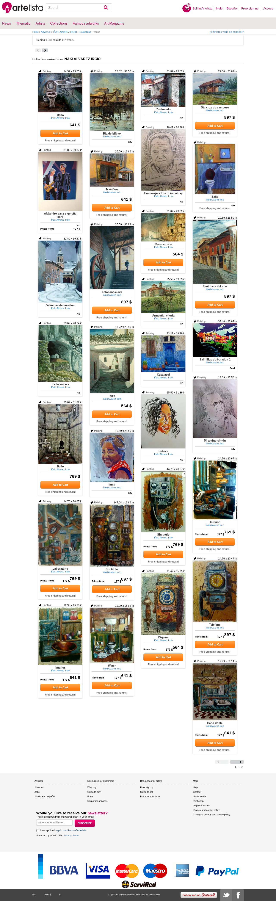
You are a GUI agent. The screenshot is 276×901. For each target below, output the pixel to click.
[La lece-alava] (60, 353)
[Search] (105, 7)
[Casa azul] (163, 353)
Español (231, 8)
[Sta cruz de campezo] (215, 89)
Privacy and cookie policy (206, 810)
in (60, 894)
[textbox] (79, 7)
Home (35, 32)
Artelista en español (44, 796)
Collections (85, 32)
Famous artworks (86, 23)
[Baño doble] (215, 691)
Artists (40, 23)
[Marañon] (112, 170)
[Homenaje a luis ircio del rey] (163, 160)
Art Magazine (114, 23)
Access (268, 8)
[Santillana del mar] (215, 252)
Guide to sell (146, 792)
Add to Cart (60, 133)
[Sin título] (163, 501)
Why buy (92, 787)
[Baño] (60, 92)
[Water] (112, 635)
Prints (90, 796)
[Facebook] (238, 895)
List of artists (199, 796)
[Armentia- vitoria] (163, 297)
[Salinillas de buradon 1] (215, 340)
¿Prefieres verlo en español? (227, 31)
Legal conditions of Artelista (70, 830)
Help (219, 8)
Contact (197, 792)
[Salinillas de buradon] (60, 271)
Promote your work (150, 796)
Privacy (67, 835)
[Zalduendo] (163, 90)
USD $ (47, 894)
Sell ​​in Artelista (202, 8)
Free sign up (250, 8)
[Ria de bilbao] (112, 102)
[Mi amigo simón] (215, 408)
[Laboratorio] (60, 534)
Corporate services (97, 801)
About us (39, 787)
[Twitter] (226, 895)
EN (34, 894)
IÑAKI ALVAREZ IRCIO (65, 32)
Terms (76, 835)
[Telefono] (215, 591)
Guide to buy (94, 792)
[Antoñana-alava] (112, 257)
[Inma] (112, 457)
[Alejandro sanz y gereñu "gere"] (60, 181)
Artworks (45, 32)
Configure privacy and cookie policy (211, 814)
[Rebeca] (163, 421)
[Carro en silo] (163, 227)
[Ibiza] (112, 361)
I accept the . (63, 830)
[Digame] (163, 604)
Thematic (23, 23)
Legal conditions (201, 805)
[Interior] (215, 490)
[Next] (45, 50)
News (6, 23)
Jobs (37, 792)
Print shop (198, 801)
